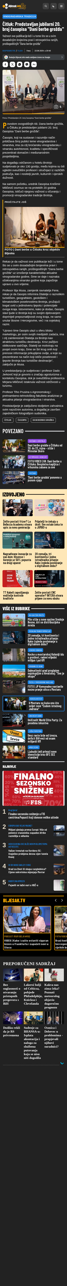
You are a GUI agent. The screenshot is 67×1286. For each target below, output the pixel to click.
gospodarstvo (8, 50)
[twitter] (12, 64)
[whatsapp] (19, 64)
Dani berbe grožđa (43, 420)
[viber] (27, 64)
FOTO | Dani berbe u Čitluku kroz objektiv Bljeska (32, 251)
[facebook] (5, 64)
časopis (22, 420)
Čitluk (8, 420)
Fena (29, 50)
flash (20, 50)
